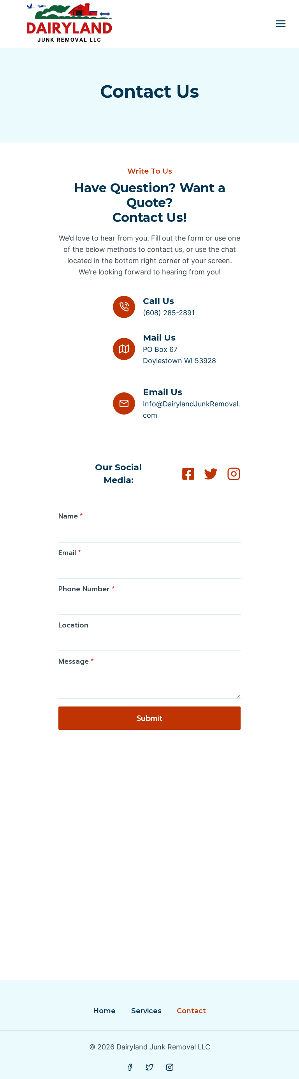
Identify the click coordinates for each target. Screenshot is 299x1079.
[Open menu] (280, 24)
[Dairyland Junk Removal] (69, 24)
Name (70, 516)
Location (73, 625)
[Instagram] (170, 1067)
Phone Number (86, 588)
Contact (191, 1011)
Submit (150, 718)
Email (69, 552)
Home (104, 1011)
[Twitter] (149, 1067)
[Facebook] (129, 1067)
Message (76, 661)
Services (146, 1011)
